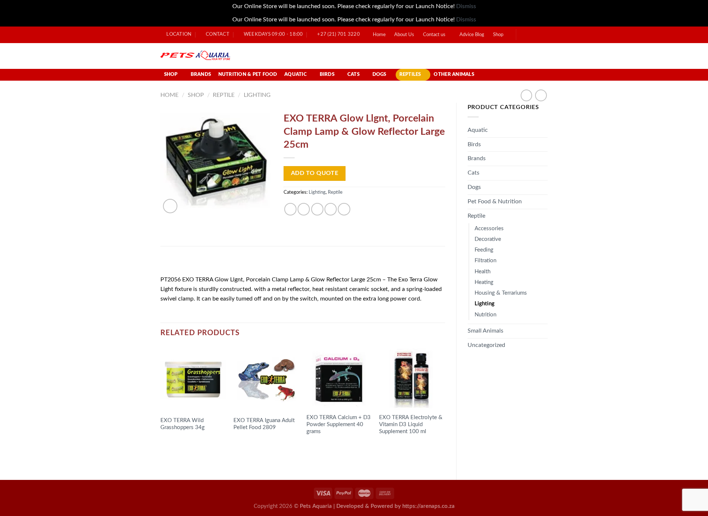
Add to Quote (315, 173)
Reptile (224, 95)
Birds (327, 74)
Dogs (379, 74)
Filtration (485, 260)
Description (180, 263)
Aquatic (295, 74)
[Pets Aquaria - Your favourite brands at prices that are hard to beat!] (238, 56)
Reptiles (410, 74)
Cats (353, 74)
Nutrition (485, 314)
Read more (180, 449)
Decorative (488, 239)
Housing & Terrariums (501, 293)
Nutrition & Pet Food (247, 74)
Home (379, 34)
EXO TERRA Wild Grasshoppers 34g (182, 424)
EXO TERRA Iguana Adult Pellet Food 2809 (264, 424)
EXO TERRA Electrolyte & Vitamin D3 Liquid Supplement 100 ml (410, 424)
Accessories (489, 228)
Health (482, 271)
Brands (201, 74)
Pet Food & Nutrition (495, 201)
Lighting (257, 95)
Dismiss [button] (466, 6)
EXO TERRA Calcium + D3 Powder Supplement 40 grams (338, 424)
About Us (404, 34)
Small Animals (485, 331)
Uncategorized (486, 345)
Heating (484, 282)
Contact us (434, 34)
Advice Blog (471, 34)
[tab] (180, 263)
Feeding (484, 250)
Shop (498, 34)
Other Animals (454, 74)
